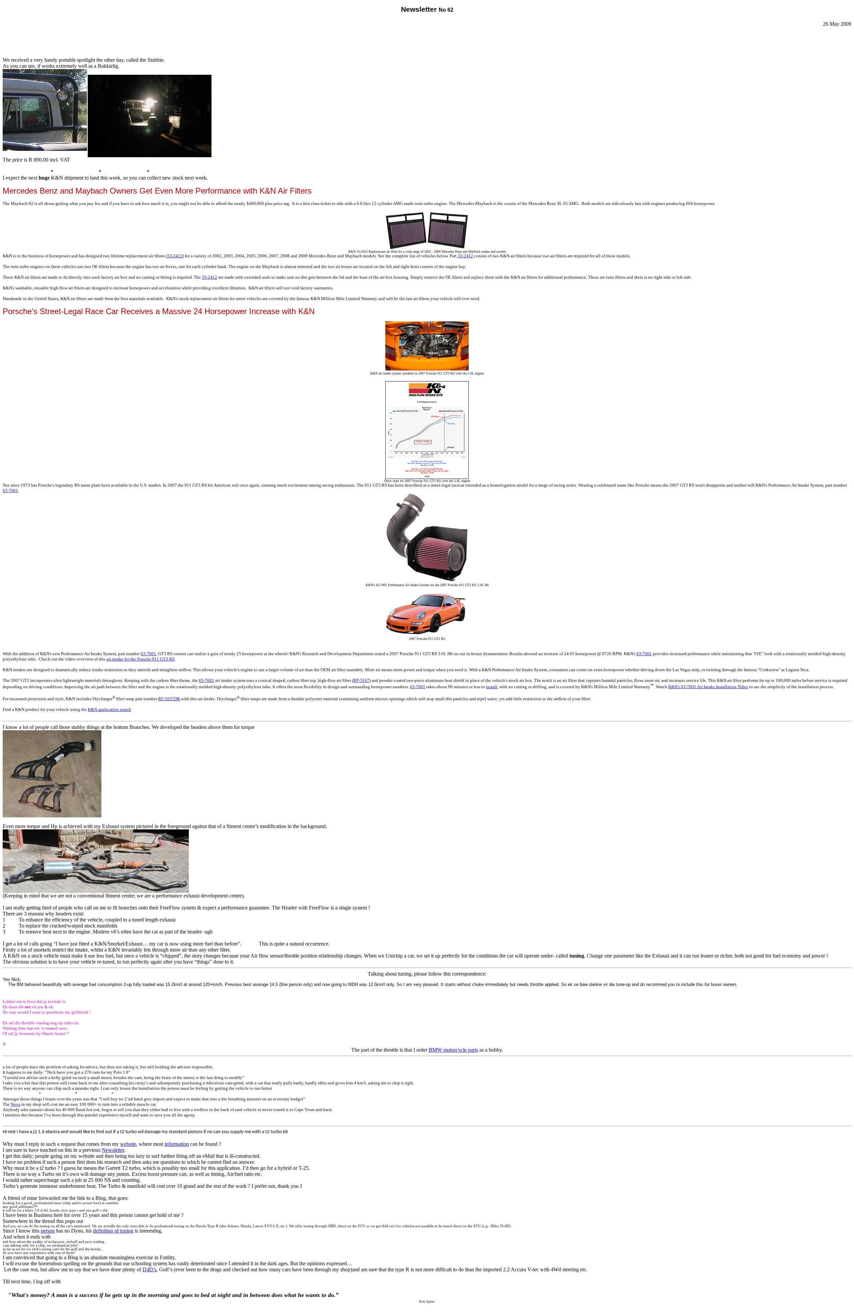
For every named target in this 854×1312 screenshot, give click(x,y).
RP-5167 (361, 680)
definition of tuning (113, 1231)
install (491, 686)
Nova (15, 1104)
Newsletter (113, 1150)
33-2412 (174, 255)
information (176, 1144)
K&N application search (109, 709)
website (128, 1144)
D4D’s (149, 1269)
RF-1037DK (169, 698)
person (48, 1231)
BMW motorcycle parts (453, 1050)
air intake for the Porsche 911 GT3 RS (140, 659)
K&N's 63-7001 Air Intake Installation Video (708, 686)
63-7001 (10, 490)
